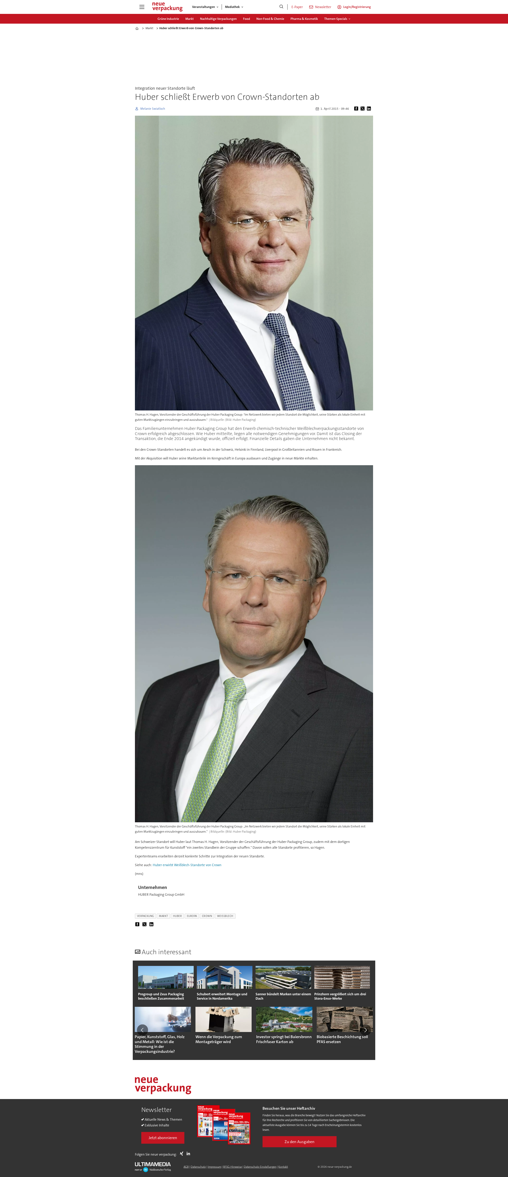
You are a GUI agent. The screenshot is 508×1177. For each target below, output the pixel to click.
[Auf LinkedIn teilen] (370, 109)
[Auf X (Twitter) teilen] (363, 109)
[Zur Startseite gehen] (167, 7)
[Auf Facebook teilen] (357, 109)
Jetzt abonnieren (163, 1137)
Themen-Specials (335, 19)
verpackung (145, 916)
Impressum (214, 1166)
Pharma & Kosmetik (304, 19)
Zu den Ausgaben (300, 1141)
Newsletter (323, 7)
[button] (142, 1030)
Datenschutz (198, 1166)
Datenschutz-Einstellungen (260, 1166)
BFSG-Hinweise (232, 1166)
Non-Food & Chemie (270, 19)
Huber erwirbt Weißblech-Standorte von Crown (187, 865)
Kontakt (283, 1166)
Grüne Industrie (168, 19)
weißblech (225, 916)
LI (189, 1154)
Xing (183, 1154)
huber (177, 916)
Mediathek (232, 7)
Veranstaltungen (203, 7)
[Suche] (281, 7)
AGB (186, 1166)
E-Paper (297, 7)
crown (207, 916)
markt (163, 916)
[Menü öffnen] (142, 7)
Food (246, 19)
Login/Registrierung (357, 7)
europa (192, 916)
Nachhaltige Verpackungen (218, 19)
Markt (189, 19)
